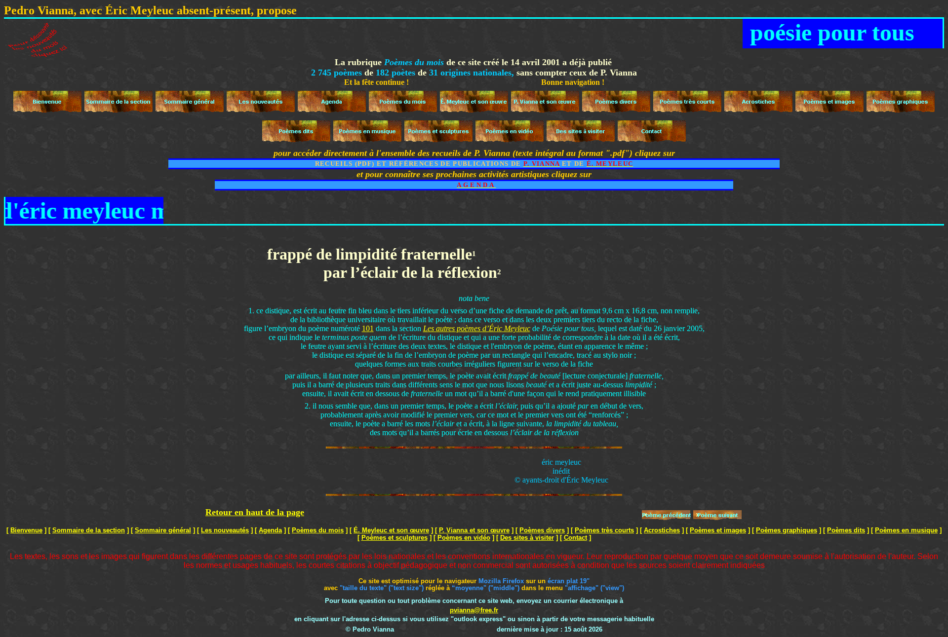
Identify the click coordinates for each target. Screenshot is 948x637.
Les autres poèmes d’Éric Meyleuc (476, 328)
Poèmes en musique (906, 530)
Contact (575, 537)
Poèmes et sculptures (394, 537)
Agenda (270, 530)
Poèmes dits (846, 530)
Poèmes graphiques (786, 530)
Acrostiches (662, 530)
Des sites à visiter (527, 537)
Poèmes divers (542, 530)
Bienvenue (26, 530)
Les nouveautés (225, 530)
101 (368, 328)
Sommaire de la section (88, 530)
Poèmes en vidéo (463, 537)
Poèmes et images (718, 530)
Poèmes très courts (604, 530)
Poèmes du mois (318, 530)
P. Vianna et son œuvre (474, 530)
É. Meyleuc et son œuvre (391, 530)
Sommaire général (163, 530)
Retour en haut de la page (254, 512)
